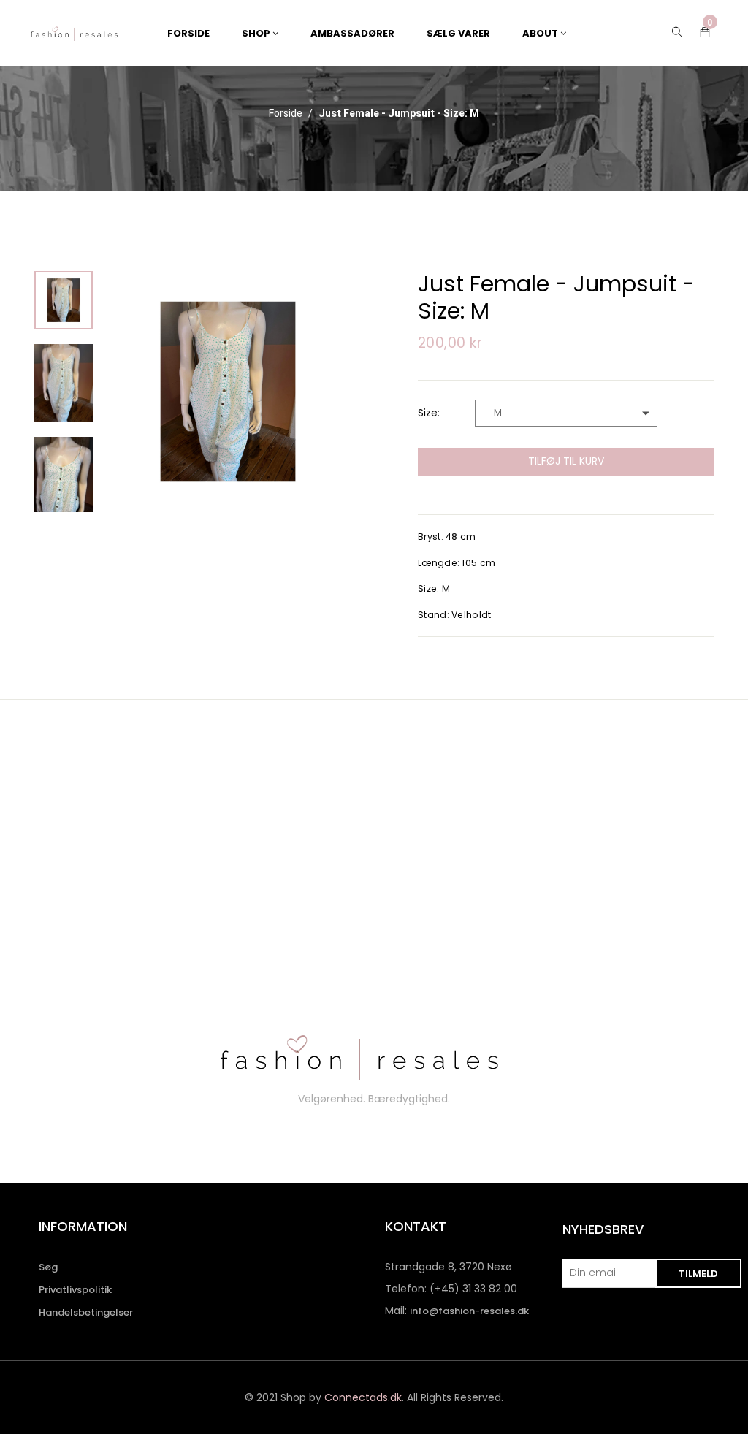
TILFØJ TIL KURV (566, 461)
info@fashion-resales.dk (469, 1311)
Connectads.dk (363, 1397)
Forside (285, 114)
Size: (429, 412)
